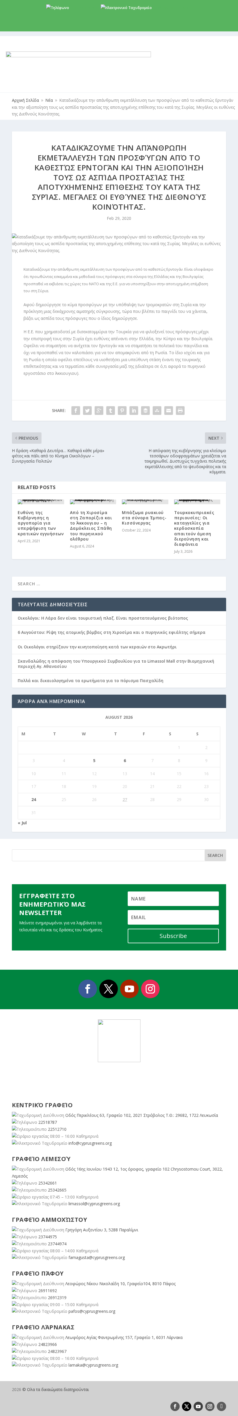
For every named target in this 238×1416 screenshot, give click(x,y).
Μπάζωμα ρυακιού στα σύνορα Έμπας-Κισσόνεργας (144, 518)
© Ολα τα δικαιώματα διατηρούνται (55, 1389)
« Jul (22, 822)
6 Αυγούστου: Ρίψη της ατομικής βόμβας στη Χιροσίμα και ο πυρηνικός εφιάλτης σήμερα (111, 632)
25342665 (57, 1190)
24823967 (57, 1351)
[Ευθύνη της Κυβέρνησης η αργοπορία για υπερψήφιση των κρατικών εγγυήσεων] (41, 502)
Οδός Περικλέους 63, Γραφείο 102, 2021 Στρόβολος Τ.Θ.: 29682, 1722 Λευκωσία (141, 1115)
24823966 (47, 1344)
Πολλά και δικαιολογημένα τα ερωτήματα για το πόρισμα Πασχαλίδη (90, 680)
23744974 (57, 1243)
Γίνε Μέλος (121, 26)
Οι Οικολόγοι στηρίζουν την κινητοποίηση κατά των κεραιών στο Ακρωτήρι (97, 647)
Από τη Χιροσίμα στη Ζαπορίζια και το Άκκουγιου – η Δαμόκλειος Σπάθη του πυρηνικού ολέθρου (91, 526)
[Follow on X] (108, 989)
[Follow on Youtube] (129, 989)
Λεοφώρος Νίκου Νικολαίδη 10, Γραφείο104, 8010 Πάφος (120, 1283)
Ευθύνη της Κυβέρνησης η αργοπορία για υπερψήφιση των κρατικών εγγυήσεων (41, 523)
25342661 (47, 1183)
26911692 (47, 1290)
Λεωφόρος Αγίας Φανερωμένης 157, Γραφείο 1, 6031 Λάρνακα (124, 1337)
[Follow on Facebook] (87, 989)
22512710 (57, 1129)
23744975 (47, 1237)
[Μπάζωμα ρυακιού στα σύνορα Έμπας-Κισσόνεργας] (145, 502)
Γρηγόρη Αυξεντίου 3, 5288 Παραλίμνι (101, 1230)
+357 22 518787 (83, 7)
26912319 (57, 1297)
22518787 (47, 1122)
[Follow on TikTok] (221, 1406)
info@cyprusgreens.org (172, 7)
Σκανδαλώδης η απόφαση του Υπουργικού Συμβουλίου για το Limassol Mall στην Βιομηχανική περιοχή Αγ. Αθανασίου (116, 663)
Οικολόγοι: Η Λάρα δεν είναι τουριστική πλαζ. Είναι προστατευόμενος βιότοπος (103, 618)
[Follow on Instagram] (150, 989)
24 (33, 799)
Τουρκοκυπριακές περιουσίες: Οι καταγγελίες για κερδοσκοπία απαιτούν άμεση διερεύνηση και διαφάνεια (194, 528)
